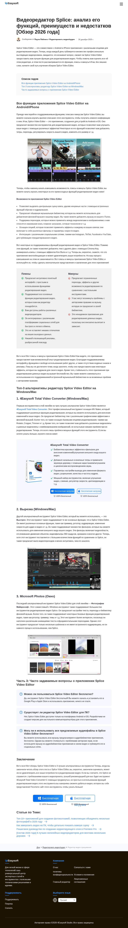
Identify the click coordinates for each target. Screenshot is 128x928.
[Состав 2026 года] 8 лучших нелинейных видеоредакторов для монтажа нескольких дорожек (61, 834)
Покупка (9, 904)
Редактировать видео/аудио (62, 39)
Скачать (8, 908)
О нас (55, 867)
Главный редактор (61, 882)
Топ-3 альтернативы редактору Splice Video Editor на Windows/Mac (53, 86)
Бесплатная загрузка (64, 491)
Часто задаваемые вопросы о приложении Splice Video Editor (50, 90)
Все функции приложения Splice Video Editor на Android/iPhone (51, 83)
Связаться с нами (82, 867)
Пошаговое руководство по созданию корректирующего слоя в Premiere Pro (56, 829)
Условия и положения (84, 875)
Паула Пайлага (41, 39)
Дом (38, 847)
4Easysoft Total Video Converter (43, 398)
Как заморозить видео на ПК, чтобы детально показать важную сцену (52, 825)
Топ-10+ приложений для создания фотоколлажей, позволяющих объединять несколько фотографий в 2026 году (63, 820)
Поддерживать (12, 899)
